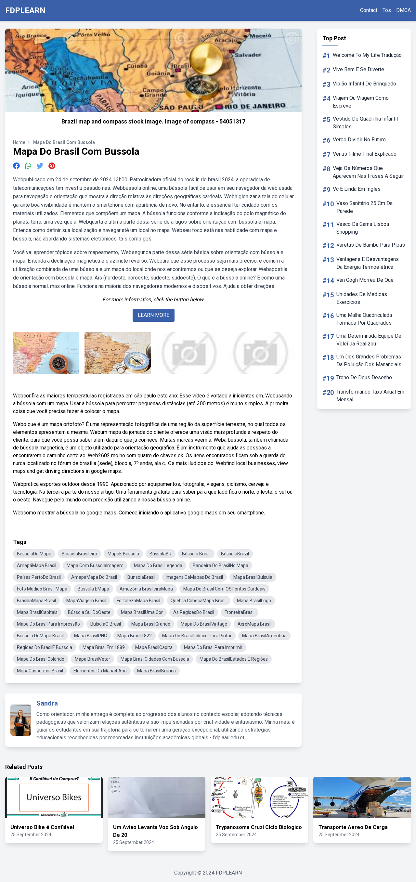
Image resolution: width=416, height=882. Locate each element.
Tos (387, 10)
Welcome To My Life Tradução (367, 55)
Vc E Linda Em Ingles (357, 189)
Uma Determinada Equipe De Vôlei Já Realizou (368, 340)
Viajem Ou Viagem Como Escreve (361, 102)
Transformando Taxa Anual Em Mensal (370, 396)
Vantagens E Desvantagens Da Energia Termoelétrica (367, 263)
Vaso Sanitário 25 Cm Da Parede (364, 207)
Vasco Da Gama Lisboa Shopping (362, 228)
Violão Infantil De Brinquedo (364, 84)
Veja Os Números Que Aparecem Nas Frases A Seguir (368, 172)
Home (19, 142)
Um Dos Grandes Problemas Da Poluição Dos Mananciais (368, 361)
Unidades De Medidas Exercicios (361, 298)
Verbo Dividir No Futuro (359, 139)
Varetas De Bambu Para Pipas (370, 245)
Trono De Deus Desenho (364, 377)
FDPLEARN (25, 10)
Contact (368, 10)
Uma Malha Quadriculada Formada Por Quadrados (364, 319)
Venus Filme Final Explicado (364, 154)
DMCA (403, 10)
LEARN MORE (153, 315)
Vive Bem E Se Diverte (358, 69)
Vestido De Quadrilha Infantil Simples (365, 123)
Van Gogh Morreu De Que (365, 280)
